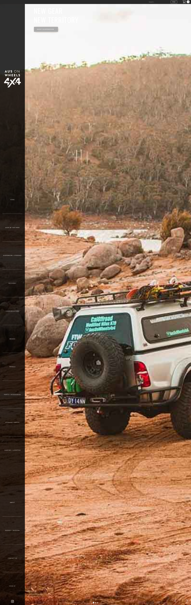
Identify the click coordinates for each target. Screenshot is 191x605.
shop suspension (45, 29)
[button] (176, 601)
